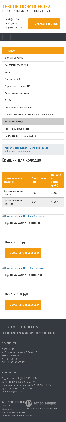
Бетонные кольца (14, 121)
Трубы (8, 100)
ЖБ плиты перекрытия (16, 64)
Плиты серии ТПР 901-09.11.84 (21, 135)
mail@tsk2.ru (12, 19)
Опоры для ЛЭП (13, 79)
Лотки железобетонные (17, 93)
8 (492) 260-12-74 (27, 378)
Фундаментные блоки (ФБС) (19, 107)
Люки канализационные (17, 128)
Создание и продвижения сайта (41, 408)
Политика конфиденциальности (18, 415)
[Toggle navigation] (6, 37)
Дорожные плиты (14, 57)
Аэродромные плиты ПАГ (18, 86)
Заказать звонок (46, 24)
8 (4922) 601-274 (15, 27)
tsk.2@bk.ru (12, 23)
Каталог (12, 50)
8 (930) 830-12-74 (25, 381)
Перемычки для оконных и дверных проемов (29, 114)
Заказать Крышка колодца (24, 252)
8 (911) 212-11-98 (41, 385)
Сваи (7, 72)
